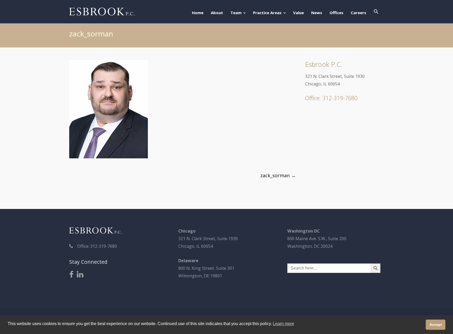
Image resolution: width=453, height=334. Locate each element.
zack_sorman (278, 175)
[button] (376, 12)
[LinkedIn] (80, 275)
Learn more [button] (283, 323)
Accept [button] (435, 324)
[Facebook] (71, 275)
